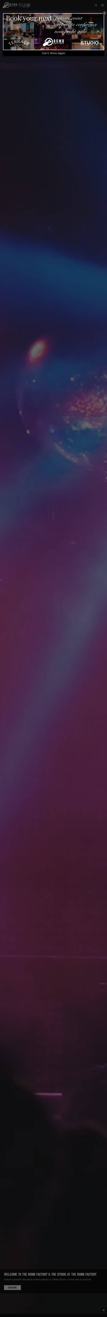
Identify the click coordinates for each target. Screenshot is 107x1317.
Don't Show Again (53, 53)
